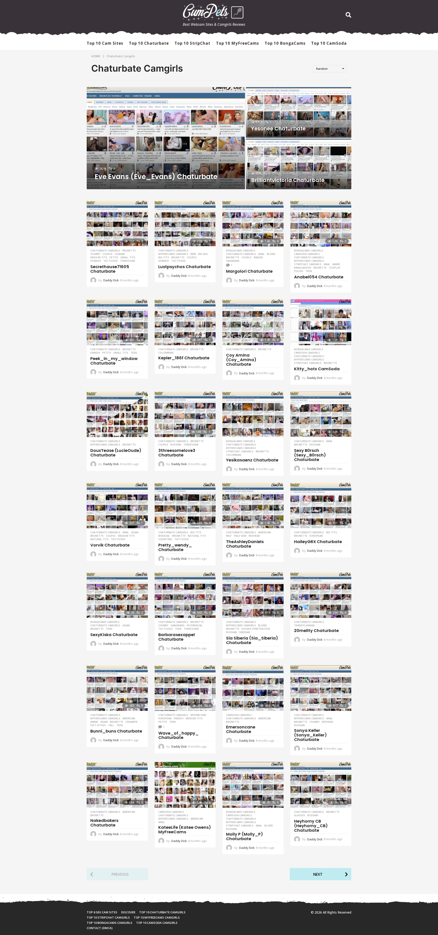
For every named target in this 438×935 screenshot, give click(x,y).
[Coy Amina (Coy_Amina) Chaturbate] (253, 322)
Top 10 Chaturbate (149, 43)
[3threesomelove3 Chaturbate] (185, 414)
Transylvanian (304, 625)
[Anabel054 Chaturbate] (321, 223)
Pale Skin (240, 535)
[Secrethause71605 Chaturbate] (117, 223)
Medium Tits (98, 257)
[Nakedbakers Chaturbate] (117, 785)
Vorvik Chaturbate (110, 545)
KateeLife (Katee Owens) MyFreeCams (184, 829)
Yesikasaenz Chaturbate (252, 460)
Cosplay (334, 267)
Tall (111, 725)
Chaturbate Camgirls (105, 250)
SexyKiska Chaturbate (114, 634)
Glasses (299, 815)
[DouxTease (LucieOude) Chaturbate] (117, 414)
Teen (308, 271)
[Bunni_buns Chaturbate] (117, 688)
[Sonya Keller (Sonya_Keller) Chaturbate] (321, 688)
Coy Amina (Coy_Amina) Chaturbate (241, 359)
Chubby (95, 254)
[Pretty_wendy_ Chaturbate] (185, 505)
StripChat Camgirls (307, 264)
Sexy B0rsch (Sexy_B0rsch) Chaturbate (310, 455)
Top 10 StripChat (192, 43)
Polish (298, 271)
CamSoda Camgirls (307, 254)
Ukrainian (232, 260)
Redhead (254, 535)
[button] (348, 15)
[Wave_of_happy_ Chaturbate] (185, 688)
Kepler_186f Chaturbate (183, 358)
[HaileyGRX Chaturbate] (321, 505)
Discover (128, 912)
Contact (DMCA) (99, 928)
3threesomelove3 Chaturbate (176, 453)
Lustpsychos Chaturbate (184, 266)
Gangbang (178, 625)
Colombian (165, 352)
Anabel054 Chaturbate (318, 277)
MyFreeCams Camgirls (173, 254)
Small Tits (127, 257)
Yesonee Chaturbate (278, 128)
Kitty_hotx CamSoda (317, 369)
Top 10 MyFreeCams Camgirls (157, 917)
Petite (114, 257)
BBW (193, 254)
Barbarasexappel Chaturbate (176, 637)
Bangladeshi (302, 267)
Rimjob (258, 257)
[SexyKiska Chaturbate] (117, 595)
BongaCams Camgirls (240, 250)
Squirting (165, 539)
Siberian (244, 632)
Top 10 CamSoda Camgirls (156, 923)
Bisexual (164, 535)
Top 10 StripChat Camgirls (108, 917)
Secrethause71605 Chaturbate (109, 269)
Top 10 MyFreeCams (237, 43)
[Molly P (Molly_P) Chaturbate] (253, 785)
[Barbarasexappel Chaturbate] (185, 595)
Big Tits (163, 257)
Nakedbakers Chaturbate (104, 823)
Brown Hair (198, 715)
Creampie (131, 721)
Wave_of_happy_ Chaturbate (178, 735)
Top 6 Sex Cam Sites (102, 912)
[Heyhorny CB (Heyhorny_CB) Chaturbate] (321, 785)
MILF (229, 535)
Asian (134, 532)
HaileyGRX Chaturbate (318, 541)
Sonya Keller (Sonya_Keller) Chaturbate (310, 735)
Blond (271, 254)
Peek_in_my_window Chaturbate (114, 361)
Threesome (127, 260)
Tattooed (110, 260)
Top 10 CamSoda (329, 43)
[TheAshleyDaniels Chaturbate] (253, 505)
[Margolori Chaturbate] (253, 223)
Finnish (95, 352)
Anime (336, 264)
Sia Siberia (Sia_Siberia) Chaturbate (252, 640)
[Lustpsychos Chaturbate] (185, 223)
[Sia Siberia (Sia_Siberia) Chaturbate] (253, 595)
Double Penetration (256, 628)
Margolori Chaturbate (249, 271)
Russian (175, 444)
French (178, 718)
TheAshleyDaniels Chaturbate (245, 544)
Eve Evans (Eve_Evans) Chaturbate (156, 176)
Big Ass (203, 254)
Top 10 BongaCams (285, 43)
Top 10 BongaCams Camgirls (109, 923)
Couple (107, 254)
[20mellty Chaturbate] (321, 595)
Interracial (195, 625)
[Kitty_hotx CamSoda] (321, 322)
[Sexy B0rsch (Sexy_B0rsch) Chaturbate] (321, 414)
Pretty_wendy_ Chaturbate (175, 547)
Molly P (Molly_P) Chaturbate (244, 836)
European (316, 535)
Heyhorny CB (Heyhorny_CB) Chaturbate (311, 825)
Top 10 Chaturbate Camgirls (162, 912)
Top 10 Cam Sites (105, 43)
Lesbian (120, 254)
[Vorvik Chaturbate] (117, 505)
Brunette (129, 250)
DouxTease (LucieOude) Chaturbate (115, 453)
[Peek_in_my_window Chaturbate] (117, 322)
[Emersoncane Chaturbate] (253, 688)
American (264, 532)
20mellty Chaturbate (316, 630)
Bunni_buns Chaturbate (116, 731)
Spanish (95, 260)
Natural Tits (99, 539)
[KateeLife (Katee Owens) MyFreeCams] (185, 785)
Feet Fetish (98, 725)
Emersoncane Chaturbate (240, 729)
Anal (261, 254)
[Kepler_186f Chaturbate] (185, 322)
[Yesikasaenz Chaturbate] (253, 414)
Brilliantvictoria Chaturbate (287, 180)
